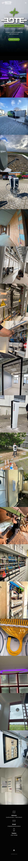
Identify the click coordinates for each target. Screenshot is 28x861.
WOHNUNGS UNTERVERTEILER (12, 584)
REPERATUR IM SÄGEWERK (11, 509)
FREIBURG (6, 436)
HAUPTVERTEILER (9, 323)
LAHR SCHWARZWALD (8, 176)
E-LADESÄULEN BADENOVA (11, 435)
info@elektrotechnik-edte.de (14, 826)
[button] (14, 79)
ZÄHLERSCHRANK (9, 249)
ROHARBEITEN (8, 211)
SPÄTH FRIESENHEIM (8, 511)
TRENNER (6, 286)
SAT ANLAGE (7, 137)
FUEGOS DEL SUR (8, 62)
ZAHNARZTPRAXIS (9, 360)
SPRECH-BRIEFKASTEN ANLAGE (12, 100)
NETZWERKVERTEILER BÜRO (12, 621)
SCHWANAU (6, 101)
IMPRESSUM (14, 854)
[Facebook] (14, 850)
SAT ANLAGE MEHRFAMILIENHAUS (14, 732)
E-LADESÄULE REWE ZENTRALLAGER (14, 397)
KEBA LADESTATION (9, 174)
